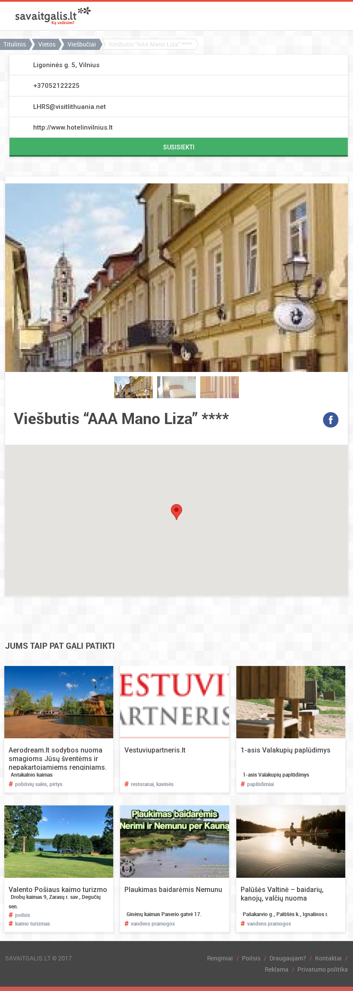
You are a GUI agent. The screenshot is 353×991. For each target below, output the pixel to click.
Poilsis (251, 958)
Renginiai (220, 958)
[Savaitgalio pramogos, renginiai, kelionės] (53, 16)
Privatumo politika (322, 969)
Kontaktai (328, 958)
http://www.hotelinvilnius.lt (73, 127)
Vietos (47, 44)
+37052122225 (56, 86)
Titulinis (14, 44)
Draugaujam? (287, 958)
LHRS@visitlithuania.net (69, 107)
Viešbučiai (82, 44)
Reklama (276, 969)
